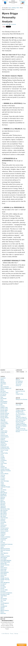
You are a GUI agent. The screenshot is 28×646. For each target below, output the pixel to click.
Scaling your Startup (5, 556)
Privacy (11, 633)
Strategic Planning (4, 578)
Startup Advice (3, 567)
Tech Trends (3, 600)
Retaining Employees (5, 550)
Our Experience (19, 381)
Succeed (2, 585)
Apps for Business (4, 386)
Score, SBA (18, 405)
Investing (2, 479)
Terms (1, 601)
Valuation (2, 607)
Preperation (3, 534)
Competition (3, 425)
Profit (1, 541)
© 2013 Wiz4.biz (5, 633)
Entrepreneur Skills (4, 447)
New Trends (3, 516)
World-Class (3, 613)
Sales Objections (4, 553)
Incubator (2, 476)
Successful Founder (4, 594)
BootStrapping (3, 403)
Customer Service (4, 437)
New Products (3, 513)
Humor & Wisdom (4, 473)
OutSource (2, 519)
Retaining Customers (5, 548)
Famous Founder (4, 450)
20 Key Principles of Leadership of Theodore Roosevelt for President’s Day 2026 (21, 425)
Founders (2, 457)
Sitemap (16, 633)
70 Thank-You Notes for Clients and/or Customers (21, 418)
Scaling (2, 554)
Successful (3, 591)
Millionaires (3, 503)
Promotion (2, 542)
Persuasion (3, 526)
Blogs (1, 397)
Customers (2, 438)
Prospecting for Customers (6, 544)
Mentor (2, 500)
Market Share (3, 495)
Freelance (2, 459)
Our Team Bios (19, 382)
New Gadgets (3, 512)
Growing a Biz (3, 467)
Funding (2, 462)
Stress (1, 581)
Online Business (4, 517)
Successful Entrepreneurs (6, 592)
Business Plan (3, 411)
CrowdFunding (3, 432)
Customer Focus (4, 435)
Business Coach (4, 409)
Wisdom (2, 612)
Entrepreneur (3, 445)
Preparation (3, 532)
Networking (2, 507)
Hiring (1, 472)
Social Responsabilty (5, 562)
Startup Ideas (3, 569)
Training (2, 604)
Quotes (2, 547)
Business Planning (4, 413)
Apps (1, 385)
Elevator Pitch (3, 444)
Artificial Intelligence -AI (5, 388)
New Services (3, 514)
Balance (2, 389)
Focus (1, 454)
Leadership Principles (5, 487)
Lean (1, 488)
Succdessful (3, 584)
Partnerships (3, 522)
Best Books (3, 391)
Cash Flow (2, 419)
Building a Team (15, 7)
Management (3, 494)
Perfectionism (3, 525)
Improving (2, 475)
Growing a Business (4, 469)
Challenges (2, 420)
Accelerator (3, 378)
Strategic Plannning (4, 579)
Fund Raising (3, 460)
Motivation (2, 504)
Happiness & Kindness (5, 470)
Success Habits (4, 590)
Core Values (3, 426)
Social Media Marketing (5, 560)
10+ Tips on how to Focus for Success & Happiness (20, 414)
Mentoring (2, 501)
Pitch (17, 392)
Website (2, 609)
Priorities (2, 535)
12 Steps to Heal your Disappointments (21, 410)
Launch (2, 482)
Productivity (3, 540)
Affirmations (3, 382)
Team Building (3, 598)
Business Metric (4, 410)
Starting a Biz (3, 563)
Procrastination (3, 538)
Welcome (18, 379)
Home (9, 7)
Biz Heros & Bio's (4, 392)
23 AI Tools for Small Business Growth (20, 420)
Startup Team (3, 575)
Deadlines (2, 439)
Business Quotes (4, 414)
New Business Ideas (5, 509)
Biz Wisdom (3, 395)
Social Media (3, 559)
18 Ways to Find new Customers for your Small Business (21, 430)
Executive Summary (5, 448)
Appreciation (3, 384)
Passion (2, 523)
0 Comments (13, 24)
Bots (1, 404)
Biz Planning (3, 394)
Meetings (2, 498)
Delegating (2, 442)
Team (1, 597)
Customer (2, 434)
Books (1, 400)
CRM (1, 429)
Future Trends (3, 463)
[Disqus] (14, 307)
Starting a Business (4, 565)
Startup (2, 566)
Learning (2, 491)
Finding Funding (4, 453)
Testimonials (18, 384)
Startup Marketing (4, 572)
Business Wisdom (4, 417)
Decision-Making (4, 441)
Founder (2, 456)
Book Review (3, 398)
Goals (1, 464)
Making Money (3, 492)
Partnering (2, 520)
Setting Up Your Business (21, 399)
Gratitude (2, 466)
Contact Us (18, 385)
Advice (2, 379)
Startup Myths (3, 573)
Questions (2, 545)
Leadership (2, 485)
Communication (3, 422)
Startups (2, 576)
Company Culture (4, 423)
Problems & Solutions (5, 537)
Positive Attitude (4, 529)
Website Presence (4, 610)
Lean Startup (3, 489)
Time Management (4, 603)
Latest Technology (4, 481)
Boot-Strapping (3, 401)
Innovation (2, 478)
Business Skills (3, 416)
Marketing (2, 497)
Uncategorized (3, 606)
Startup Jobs (3, 570)
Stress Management (5, 582)
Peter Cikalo (6, 24)
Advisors (2, 381)
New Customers (4, 510)
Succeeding (3, 587)
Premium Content (4, 531)
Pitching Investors (4, 528)
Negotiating (3, 506)
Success (2, 588)
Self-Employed (3, 557)
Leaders (2, 484)
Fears (1, 451)
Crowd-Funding (3, 431)
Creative (2, 428)
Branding (2, 406)
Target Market (3, 595)
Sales (1, 551)
